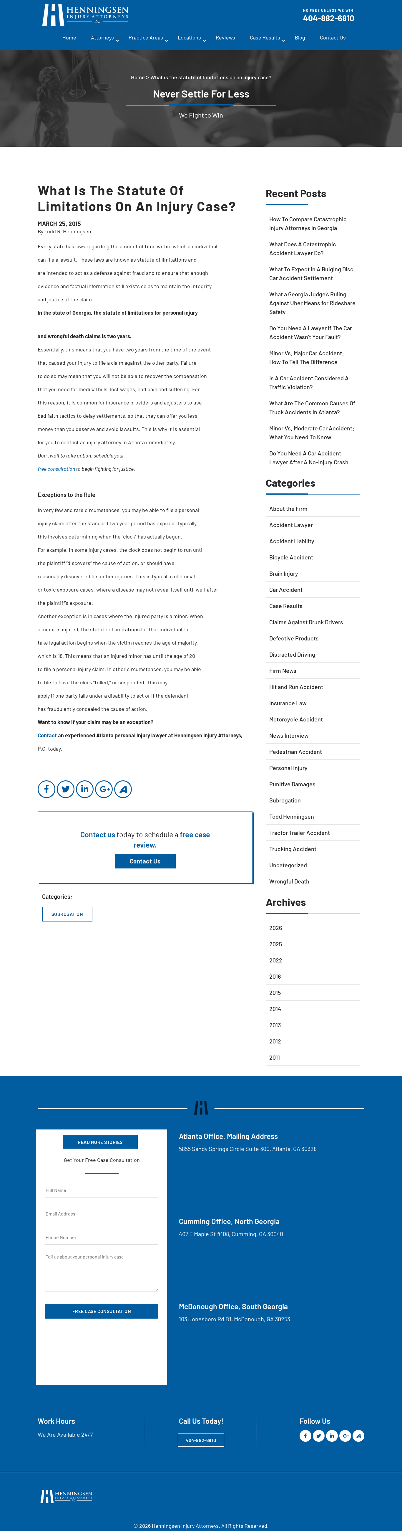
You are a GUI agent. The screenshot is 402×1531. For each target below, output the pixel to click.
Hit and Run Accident (296, 686)
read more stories (100, 1142)
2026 (275, 927)
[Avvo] (123, 789)
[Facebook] (46, 789)
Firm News (282, 670)
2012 (275, 1041)
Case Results (265, 37)
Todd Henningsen (291, 816)
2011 (274, 1057)
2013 (275, 1024)
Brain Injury (283, 573)
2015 (275, 992)
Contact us (98, 834)
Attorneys (102, 37)
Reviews (225, 37)
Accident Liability (291, 540)
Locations (189, 37)
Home (69, 37)
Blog (300, 37)
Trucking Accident (292, 848)
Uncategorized (288, 864)
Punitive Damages (292, 783)
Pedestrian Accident (295, 751)
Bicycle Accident (291, 557)
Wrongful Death (289, 881)
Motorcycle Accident (296, 719)
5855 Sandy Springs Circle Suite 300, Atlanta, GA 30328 (248, 1148)
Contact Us (333, 37)
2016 (275, 976)
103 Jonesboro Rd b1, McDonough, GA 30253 (234, 1318)
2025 (275, 943)
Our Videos (198, 1502)
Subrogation (67, 914)
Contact (47, 735)
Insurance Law (288, 702)
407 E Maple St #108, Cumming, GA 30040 (231, 1233)
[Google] (104, 789)
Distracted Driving (292, 654)
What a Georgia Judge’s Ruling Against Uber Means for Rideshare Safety (312, 302)
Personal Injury (288, 767)
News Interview (289, 735)
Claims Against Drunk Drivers (306, 621)
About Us (133, 1502)
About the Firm (288, 508)
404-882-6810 (328, 18)
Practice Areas (146, 37)
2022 (275, 960)
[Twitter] (65, 789)
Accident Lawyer (291, 524)
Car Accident (286, 589)
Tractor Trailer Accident (299, 832)
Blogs (317, 1490)
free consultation (56, 468)
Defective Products (294, 638)
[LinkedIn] (85, 789)
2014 (275, 1008)
